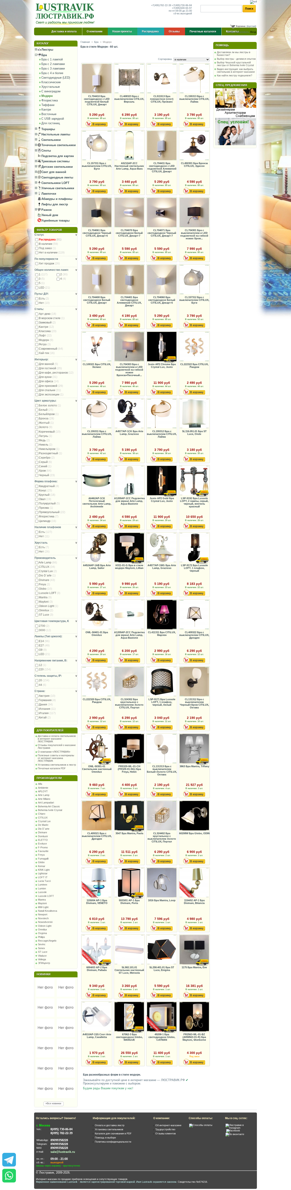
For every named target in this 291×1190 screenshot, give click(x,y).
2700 (44, 625)
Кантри (46, 109)
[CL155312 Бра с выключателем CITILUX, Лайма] (161, 413)
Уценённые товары (55, 220)
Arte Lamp (48, 562)
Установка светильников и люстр (57, 764)
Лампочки (48, 193)
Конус (45, 490)
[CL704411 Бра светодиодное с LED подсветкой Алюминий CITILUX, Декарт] (161, 145)
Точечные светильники (58, 145)
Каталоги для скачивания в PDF (113, 1133)
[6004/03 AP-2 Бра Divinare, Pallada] (96, 949)
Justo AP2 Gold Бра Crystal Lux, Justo (162, 499)
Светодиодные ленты (56, 177)
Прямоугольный (52, 512)
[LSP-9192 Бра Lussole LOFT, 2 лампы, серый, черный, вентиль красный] (194, 480)
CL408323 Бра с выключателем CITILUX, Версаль (129, 99)
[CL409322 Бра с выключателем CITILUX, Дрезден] (194, 614)
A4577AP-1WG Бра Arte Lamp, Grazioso (162, 566)
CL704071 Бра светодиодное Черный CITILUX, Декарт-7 (162, 233)
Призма (46, 507)
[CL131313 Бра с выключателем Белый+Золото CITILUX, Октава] (161, 748)
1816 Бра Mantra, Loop (162, 900)
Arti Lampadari (46, 802)
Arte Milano (44, 799)
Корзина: (241, 26)
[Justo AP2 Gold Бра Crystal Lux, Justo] (161, 480)
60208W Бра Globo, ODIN (194, 833)
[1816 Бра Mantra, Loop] (161, 882)
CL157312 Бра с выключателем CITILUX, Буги (194, 300)
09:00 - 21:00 (59, 1159)
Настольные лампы (55, 134)
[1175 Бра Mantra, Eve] (194, 949)
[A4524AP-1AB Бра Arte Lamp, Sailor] (96, 547)
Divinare (47, 580)
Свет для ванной (53, 172)
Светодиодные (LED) (55, 77)
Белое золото (50, 405)
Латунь (45, 436)
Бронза (46, 418)
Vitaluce (42, 955)
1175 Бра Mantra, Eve (194, 967)
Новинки (43, 974)
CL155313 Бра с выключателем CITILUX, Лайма (194, 99)
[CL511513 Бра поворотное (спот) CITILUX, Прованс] (161, 78)
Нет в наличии (52, 252)
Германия (47, 700)
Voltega (42, 959)
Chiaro (41, 813)
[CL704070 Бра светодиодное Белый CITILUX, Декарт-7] (129, 212)
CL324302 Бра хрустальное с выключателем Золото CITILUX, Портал (129, 703)
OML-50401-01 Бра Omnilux (96, 633)
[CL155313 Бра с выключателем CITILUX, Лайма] (194, 78)
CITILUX (47, 566)
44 (42, 685)
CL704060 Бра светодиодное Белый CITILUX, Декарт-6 (161, 300)
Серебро (47, 457)
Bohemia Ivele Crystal (50, 810)
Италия (47, 713)
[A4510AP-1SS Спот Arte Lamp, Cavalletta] (96, 1017)
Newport (42, 914)
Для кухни (48, 377)
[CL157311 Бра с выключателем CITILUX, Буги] (96, 145)
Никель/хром (49, 449)
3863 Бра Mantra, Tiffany (194, 766)
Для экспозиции (51, 394)
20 (44, 680)
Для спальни (50, 390)
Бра (43, 55)
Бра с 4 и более (52, 73)
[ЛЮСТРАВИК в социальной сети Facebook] (233, 1130)
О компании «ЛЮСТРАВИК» (54, 751)
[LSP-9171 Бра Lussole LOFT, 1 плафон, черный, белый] (161, 681)
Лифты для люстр (54, 204)
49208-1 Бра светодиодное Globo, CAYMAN (161, 1037)
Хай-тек (47, 353)
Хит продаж (49, 263)
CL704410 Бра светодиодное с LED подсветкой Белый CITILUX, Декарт (97, 100)
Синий (45, 466)
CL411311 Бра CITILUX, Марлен (162, 633)
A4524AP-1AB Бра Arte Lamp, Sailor (97, 566)
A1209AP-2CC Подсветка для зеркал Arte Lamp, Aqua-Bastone (129, 635)
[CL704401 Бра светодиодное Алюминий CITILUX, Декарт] (129, 279)
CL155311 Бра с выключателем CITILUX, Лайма (97, 434)
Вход (253, 32)
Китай (45, 717)
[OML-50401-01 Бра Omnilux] (96, 614)
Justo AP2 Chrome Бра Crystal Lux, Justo (162, 365)
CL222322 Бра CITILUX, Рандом (194, 365)
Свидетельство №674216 (192, 1181)
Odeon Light (48, 606)
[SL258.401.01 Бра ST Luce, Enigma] (161, 949)
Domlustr (43, 836)
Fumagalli (43, 858)
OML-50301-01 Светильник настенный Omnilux (97, 769)
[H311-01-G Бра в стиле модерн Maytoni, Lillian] (129, 547)
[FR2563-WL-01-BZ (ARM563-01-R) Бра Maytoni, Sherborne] (194, 1017)
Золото (45, 427)
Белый (46, 409)
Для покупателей (50, 730)
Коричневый (49, 431)
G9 (43, 649)
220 (45, 669)
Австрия (47, 695)
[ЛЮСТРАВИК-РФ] (66, 14)
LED (44, 287)
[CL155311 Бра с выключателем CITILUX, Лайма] (96, 413)
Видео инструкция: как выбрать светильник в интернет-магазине (236, 70)
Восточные (48, 114)
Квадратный (49, 486)
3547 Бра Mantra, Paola (129, 833)
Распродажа (50, 239)
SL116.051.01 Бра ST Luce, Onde (194, 432)
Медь (44, 440)
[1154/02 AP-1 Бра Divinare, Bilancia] (194, 882)
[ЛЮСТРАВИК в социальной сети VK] (235, 1134)
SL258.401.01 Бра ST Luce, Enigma (161, 968)
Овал (45, 499)
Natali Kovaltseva (47, 910)
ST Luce (46, 614)
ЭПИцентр (44, 963)
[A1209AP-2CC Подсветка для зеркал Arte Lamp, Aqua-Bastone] (129, 614)
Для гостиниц (50, 123)
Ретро (45, 344)
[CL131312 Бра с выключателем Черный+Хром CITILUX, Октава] (194, 681)
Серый (45, 462)
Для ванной (48, 364)
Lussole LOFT (49, 593)
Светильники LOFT (54, 183)
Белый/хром (49, 414)
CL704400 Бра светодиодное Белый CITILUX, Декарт (96, 300)
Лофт (45, 335)
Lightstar (43, 873)
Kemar (41, 866)
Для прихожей (51, 385)
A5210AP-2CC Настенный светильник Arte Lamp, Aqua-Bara (129, 166)
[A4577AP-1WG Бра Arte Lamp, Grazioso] (161, 547)
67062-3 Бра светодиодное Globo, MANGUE (129, 1037)
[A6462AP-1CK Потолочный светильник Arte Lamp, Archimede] (96, 480)
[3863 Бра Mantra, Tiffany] (194, 748)
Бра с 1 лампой (52, 59)
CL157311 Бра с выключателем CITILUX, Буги (97, 166)
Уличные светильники (57, 188)
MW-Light (43, 907)
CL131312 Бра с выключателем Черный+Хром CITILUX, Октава (194, 703)
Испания (47, 708)
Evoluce (42, 843)
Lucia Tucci (44, 881)
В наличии (48, 243)
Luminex (42, 884)
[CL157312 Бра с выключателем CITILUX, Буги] (194, 279)
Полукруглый (49, 503)
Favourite (43, 851)
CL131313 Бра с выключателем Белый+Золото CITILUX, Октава (162, 770)
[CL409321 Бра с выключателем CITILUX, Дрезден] (96, 815)
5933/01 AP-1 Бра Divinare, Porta (129, 901)
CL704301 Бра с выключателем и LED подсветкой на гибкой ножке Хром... (194, 234)
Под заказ (47, 248)
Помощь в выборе (105, 1137)
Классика (47, 331)
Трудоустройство (165, 1129)
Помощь (222, 45)
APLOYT (43, 791)
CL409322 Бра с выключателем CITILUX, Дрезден (194, 635)
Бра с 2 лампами (53, 64)
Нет (44, 303)
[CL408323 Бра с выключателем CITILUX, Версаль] (129, 78)
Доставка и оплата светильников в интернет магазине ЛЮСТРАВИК (57, 739)
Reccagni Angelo (47, 940)
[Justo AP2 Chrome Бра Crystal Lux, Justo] (161, 346)
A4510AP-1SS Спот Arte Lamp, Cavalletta (97, 1035)
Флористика (49, 100)
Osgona (42, 933)
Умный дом (49, 215)
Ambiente (43, 787)
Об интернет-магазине (168, 1125)
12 (42, 665)
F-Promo (43, 847)
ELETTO (43, 840)
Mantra (45, 597)
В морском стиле (52, 318)
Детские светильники (56, 166)
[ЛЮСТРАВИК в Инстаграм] (240, 1127)
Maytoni (46, 601)
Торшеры (47, 129)
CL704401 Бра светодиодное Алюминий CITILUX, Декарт (129, 301)
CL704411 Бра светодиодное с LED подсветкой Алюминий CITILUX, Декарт (161, 167)
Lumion (42, 888)
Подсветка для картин (57, 156)
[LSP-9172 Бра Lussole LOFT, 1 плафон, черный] (194, 547)
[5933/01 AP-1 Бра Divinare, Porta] (129, 882)
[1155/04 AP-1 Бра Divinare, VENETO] (96, 882)
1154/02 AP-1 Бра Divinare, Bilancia (194, 901)
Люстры (46, 49)
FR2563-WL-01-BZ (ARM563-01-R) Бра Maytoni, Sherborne (194, 1037)
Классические (51, 82)
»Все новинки (53, 1103)
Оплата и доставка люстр (109, 1125)
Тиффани (47, 105)
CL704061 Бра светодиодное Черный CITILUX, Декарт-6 (97, 233)
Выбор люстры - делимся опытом (236, 58)
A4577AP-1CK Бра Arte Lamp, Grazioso (129, 432)
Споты (45, 150)
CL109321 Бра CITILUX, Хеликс (97, 365)
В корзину (99, 124)
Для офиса (49, 381)
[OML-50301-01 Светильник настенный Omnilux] (96, 748)
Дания (46, 704)
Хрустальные (50, 86)
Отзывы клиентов (165, 1133)
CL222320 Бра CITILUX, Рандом (97, 700)
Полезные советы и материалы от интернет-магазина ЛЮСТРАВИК (56, 758)
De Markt (43, 824)
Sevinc (41, 944)
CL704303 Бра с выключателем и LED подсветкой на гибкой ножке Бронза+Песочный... (129, 370)
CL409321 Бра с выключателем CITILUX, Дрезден (97, 836)
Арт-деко (47, 313)
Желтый (46, 422)
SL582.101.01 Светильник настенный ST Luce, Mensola (129, 970)
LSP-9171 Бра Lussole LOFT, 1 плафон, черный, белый (161, 702)
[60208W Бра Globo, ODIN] (194, 815)
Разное (46, 210)
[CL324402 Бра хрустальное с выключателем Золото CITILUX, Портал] (161, 815)
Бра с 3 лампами (53, 68)
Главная (85, 42)
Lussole (42, 892)
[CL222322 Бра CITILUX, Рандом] (194, 346)
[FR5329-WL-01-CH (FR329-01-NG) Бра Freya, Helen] (129, 748)
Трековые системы (55, 161)
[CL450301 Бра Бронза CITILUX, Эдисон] (194, 145)
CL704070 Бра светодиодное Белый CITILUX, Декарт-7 (129, 233)
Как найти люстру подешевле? (234, 75)
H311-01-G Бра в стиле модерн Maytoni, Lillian (129, 566)
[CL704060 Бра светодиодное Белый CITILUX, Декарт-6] (161, 279)
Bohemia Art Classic (49, 806)
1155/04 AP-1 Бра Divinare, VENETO (97, 901)
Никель (45, 444)
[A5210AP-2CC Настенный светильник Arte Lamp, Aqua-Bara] (129, 145)
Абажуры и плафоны (56, 199)
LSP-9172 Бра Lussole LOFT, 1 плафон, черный (194, 568)
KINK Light (44, 869)
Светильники (50, 140)
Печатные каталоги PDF (52, 768)
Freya (44, 584)
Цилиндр (47, 521)
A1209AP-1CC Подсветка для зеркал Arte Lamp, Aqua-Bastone (129, 501)
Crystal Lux (48, 571)
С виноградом (50, 91)
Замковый (47, 322)
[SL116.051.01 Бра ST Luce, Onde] (194, 413)
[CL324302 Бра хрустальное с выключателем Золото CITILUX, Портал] (129, 681)
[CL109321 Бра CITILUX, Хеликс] (96, 346)
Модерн (47, 96)
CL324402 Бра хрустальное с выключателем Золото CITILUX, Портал (162, 837)
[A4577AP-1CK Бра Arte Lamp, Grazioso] (129, 413)
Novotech (43, 918)
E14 (44, 641)
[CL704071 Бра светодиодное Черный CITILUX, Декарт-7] (161, 212)
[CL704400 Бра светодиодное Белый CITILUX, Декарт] (96, 279)
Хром (45, 470)
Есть (44, 298)
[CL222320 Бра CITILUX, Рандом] (96, 681)
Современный (51, 348)
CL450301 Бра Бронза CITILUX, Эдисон (194, 164)
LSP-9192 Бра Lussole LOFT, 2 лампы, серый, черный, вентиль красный (194, 502)
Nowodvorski (45, 922)
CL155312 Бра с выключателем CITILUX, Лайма (162, 434)
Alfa (40, 783)
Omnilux (46, 610)
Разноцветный (50, 453)
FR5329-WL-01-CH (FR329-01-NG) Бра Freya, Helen (129, 769)
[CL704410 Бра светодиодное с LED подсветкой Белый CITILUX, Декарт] (96, 78)
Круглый (47, 494)
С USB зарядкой (52, 118)
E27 (44, 645)
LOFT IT (43, 877)
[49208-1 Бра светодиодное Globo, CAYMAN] (161, 1017)
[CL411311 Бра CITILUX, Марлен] (161, 614)
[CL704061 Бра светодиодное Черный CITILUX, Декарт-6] (96, 212)
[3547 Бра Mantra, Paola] (129, 815)
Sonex (41, 948)
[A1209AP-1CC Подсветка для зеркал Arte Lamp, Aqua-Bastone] (129, 480)
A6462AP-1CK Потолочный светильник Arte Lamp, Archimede (97, 502)
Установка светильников (109, 1129)
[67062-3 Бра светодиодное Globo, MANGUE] (129, 1017)
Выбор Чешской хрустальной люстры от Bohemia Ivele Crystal (235, 64)
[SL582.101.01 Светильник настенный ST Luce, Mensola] (129, 949)
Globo (45, 588)
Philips (41, 937)
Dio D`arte (47, 575)
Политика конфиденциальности (113, 1141)
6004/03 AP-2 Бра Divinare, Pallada (96, 968)
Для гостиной (50, 368)
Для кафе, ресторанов (56, 372)
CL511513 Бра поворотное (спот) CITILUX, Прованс (161, 99)
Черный (47, 475)
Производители (49, 778)
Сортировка (165, 59)
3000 (45, 630)
